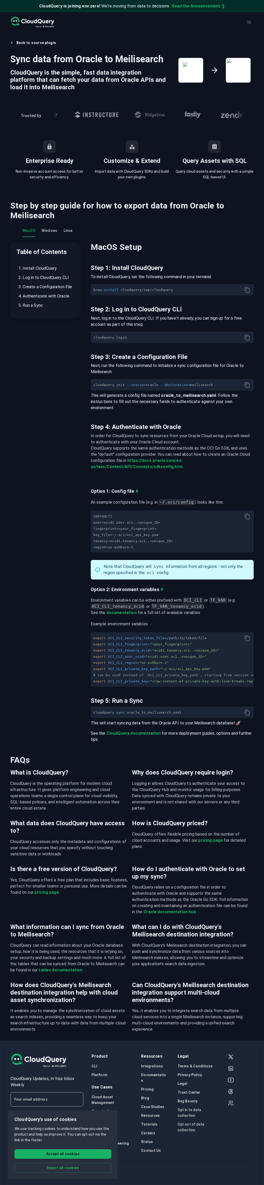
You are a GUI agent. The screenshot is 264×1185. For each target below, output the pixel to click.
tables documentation (60, 970)
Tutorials (149, 1124)
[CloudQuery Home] (32, 22)
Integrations (152, 1066)
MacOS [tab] (29, 231)
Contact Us (151, 1150)
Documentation (153, 1078)
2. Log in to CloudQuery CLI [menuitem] (44, 277)
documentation (121, 612)
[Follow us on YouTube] (230, 1080)
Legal (182, 1084)
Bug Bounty (187, 1101)
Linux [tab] (68, 231)
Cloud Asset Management (103, 1100)
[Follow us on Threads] (230, 1092)
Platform (99, 1075)
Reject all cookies (63, 1168)
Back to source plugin (36, 43)
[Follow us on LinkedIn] (230, 1069)
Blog (145, 1098)
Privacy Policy (190, 1075)
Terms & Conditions (195, 1066)
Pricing (147, 1089)
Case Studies (152, 1107)
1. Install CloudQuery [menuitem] (38, 268)
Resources (150, 1115)
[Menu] (249, 22)
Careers (148, 1133)
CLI (94, 1066)
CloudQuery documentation (133, 733)
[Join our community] (230, 1104)
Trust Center (189, 1092)
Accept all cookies (63, 1154)
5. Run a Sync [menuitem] (31, 305)
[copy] (247, 290)
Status (147, 1142)
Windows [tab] (49, 231)
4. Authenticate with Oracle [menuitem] (44, 296)
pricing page (210, 840)
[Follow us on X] (230, 1057)
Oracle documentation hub (169, 911)
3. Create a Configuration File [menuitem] (45, 286)
